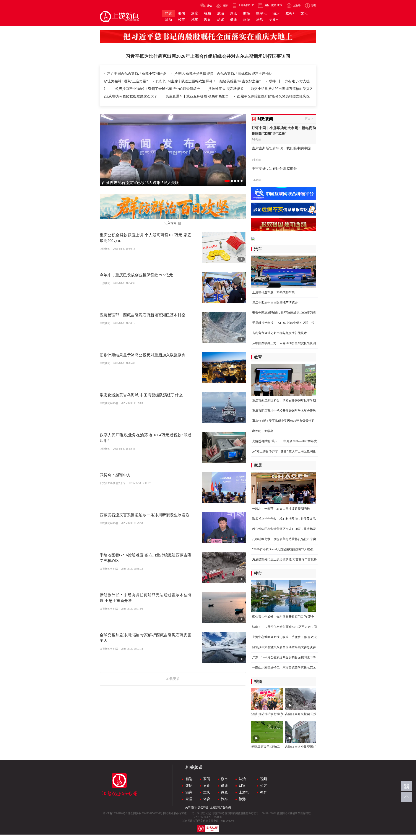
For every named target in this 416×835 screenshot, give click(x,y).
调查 (224, 792)
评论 (188, 785)
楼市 (224, 779)
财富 (242, 785)
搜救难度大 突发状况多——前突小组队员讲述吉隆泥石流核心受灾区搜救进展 (250, 89)
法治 (242, 779)
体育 (206, 799)
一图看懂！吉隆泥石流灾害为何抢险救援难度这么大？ (205, 96)
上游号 (244, 792)
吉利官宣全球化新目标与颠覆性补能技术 (279, 333)
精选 (188, 779)
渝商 (188, 792)
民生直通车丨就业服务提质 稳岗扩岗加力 (286, 96)
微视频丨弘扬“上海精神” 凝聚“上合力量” (134, 81)
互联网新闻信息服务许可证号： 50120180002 (250, 813)
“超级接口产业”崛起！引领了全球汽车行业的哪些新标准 (140, 89)
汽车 (224, 799)
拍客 (263, 785)
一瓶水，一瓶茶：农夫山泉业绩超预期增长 (281, 508)
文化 (206, 785)
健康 (224, 785)
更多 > (309, 118)
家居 (188, 799)
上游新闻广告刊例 (220, 807)
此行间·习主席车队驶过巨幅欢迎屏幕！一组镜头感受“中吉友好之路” (226, 81)
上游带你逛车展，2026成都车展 (273, 292)
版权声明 (203, 807)
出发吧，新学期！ (264, 431)
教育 (263, 792)
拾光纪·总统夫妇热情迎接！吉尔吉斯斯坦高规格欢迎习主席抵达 (223, 73)
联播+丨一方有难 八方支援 (306, 81)
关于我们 (190, 807)
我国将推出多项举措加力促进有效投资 (125, 96)
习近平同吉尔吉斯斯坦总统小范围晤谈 (137, 73)
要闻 (206, 779)
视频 (263, 779)
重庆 (206, 792)
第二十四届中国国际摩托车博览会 (275, 302)
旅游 (242, 799)
